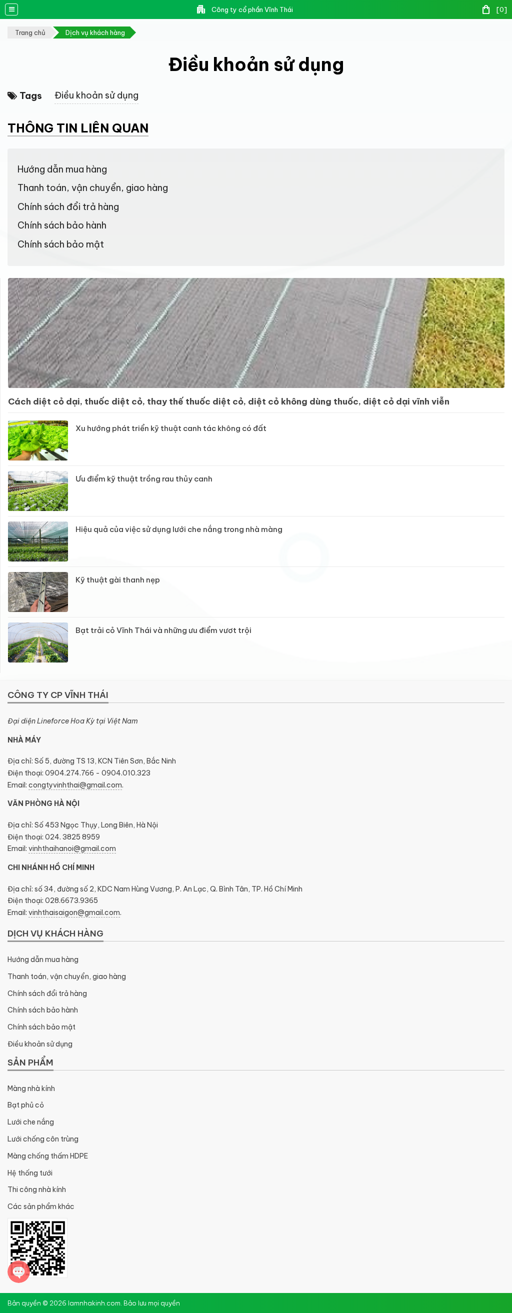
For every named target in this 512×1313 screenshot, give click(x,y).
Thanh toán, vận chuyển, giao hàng (93, 188)
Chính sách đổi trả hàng (68, 206)
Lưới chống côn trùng (43, 1139)
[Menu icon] (11, 10)
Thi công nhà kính (37, 1189)
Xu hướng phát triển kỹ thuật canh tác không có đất (171, 428)
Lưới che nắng (31, 1122)
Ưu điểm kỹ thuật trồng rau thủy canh (144, 479)
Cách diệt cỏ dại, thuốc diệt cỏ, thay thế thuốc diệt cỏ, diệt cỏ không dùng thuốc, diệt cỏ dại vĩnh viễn (229, 401)
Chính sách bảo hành (62, 225)
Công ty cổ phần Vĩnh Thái (244, 9)
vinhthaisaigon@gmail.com (74, 912)
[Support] (19, 1271)
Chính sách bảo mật (61, 244)
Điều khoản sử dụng (96, 95)
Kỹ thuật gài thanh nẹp (118, 579)
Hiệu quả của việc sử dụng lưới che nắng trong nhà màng (179, 529)
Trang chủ (30, 32)
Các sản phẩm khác (41, 1206)
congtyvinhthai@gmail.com (75, 785)
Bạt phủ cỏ (26, 1105)
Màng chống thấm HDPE (48, 1156)
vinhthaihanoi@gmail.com (72, 848)
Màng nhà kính (31, 1088)
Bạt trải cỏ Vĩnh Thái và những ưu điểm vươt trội (164, 630)
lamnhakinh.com (94, 1303)
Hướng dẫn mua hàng (62, 169)
